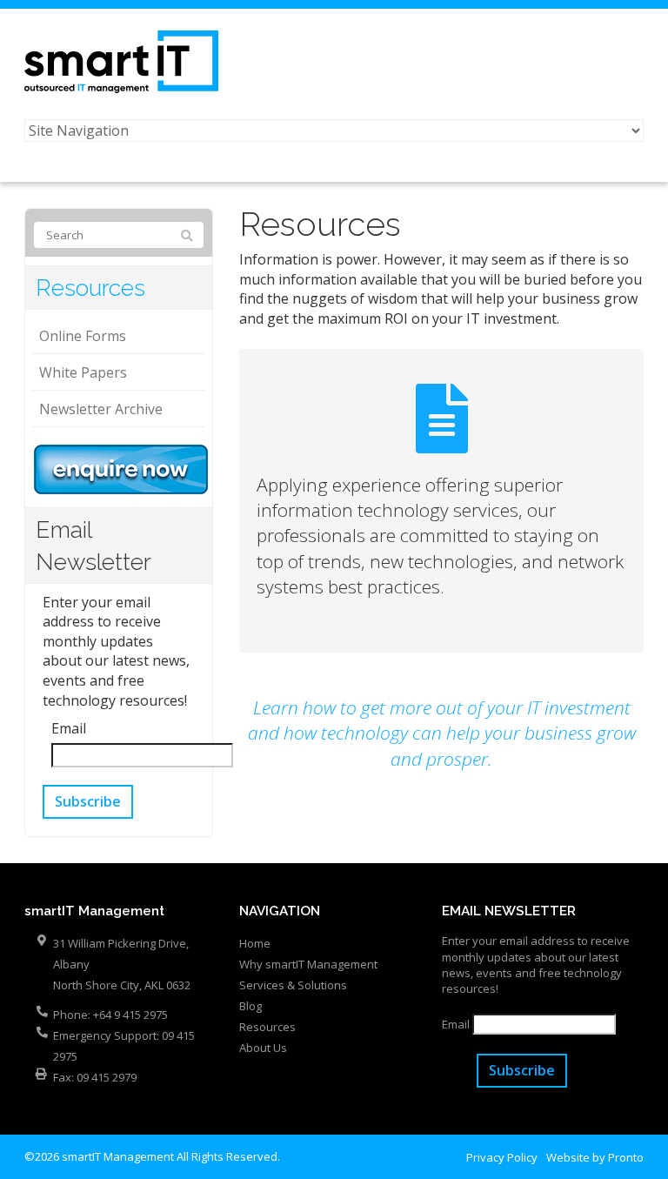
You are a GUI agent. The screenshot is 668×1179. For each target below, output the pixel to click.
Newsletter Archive (101, 409)
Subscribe (88, 801)
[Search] (187, 236)
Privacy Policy (502, 1157)
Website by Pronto (595, 1157)
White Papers (83, 372)
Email (68, 728)
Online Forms (82, 335)
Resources (90, 287)
